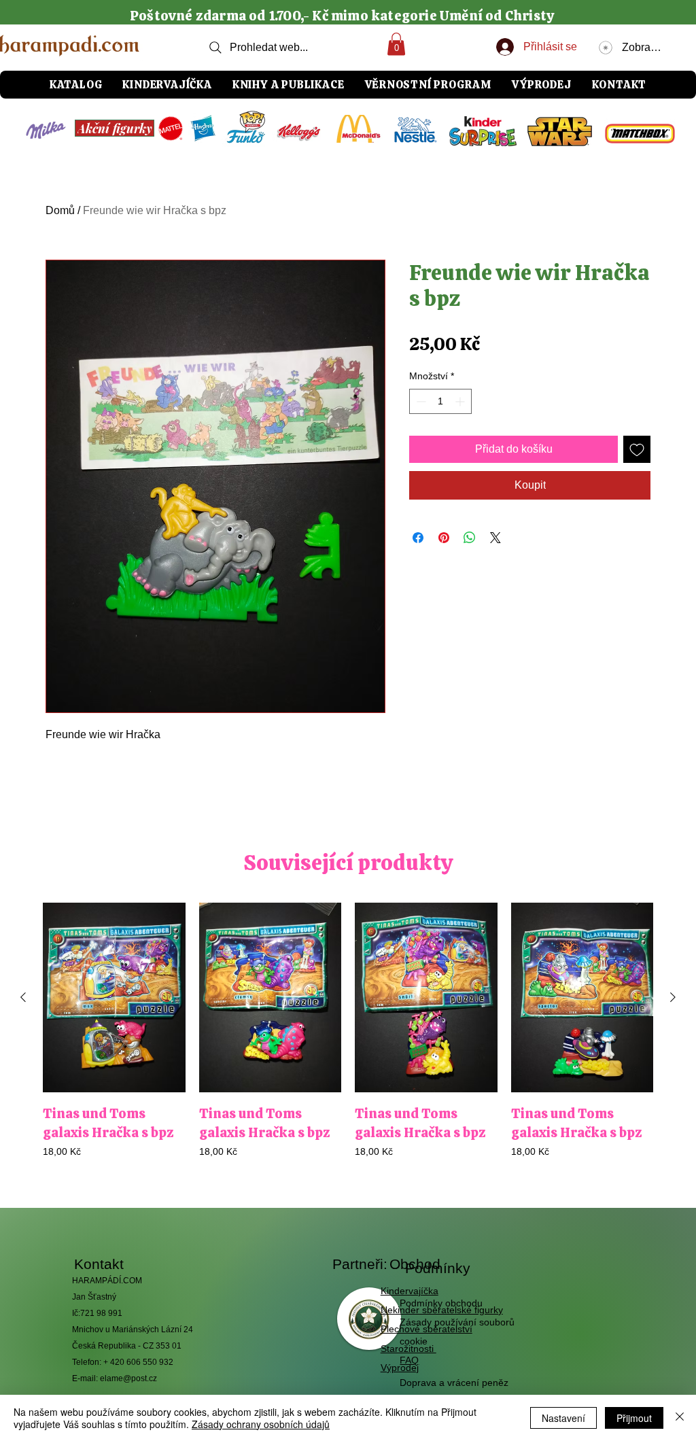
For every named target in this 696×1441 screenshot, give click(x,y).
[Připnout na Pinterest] (444, 537)
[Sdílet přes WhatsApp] (470, 537)
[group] (348, 1040)
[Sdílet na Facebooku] (418, 537)
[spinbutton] (440, 401)
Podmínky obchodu (441, 1303)
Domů (60, 210)
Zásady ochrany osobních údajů (261, 1424)
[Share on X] (495, 537)
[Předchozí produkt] (23, 997)
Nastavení (563, 1418)
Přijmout (634, 1418)
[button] (396, 44)
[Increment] (461, 401)
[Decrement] (419, 401)
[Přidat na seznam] (636, 449)
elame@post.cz (128, 1378)
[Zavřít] (680, 1418)
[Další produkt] (673, 997)
